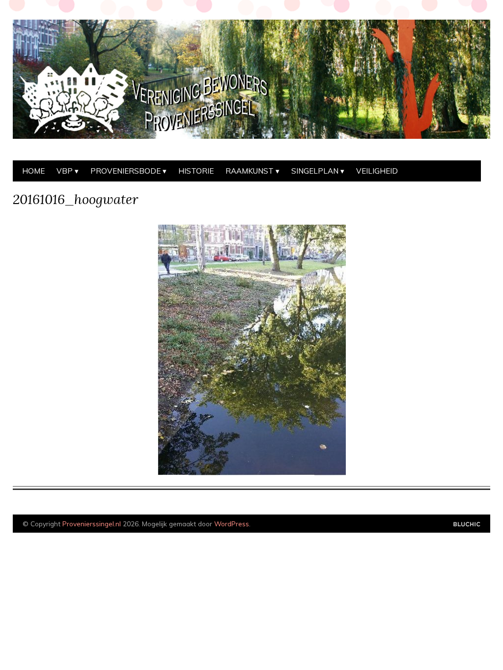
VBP (64, 171)
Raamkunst (249, 171)
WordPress (231, 523)
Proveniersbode (125, 171)
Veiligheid (377, 171)
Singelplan (314, 171)
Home (33, 171)
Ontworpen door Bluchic (466, 524)
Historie (196, 171)
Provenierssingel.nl (91, 523)
